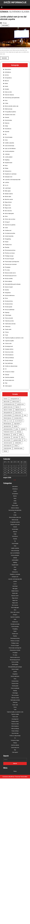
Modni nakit (8, 196)
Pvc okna (7, 270)
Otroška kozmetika (10, 233)
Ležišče (7, 182)
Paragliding (8, 239)
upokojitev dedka (17, 440)
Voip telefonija (9, 363)
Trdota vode (8, 343)
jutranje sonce (18, 415)
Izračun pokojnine (9, 151)
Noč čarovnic (8, 210)
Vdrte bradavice (9, 354)
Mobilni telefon (9, 193)
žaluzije (5, 451)
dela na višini (6, 401)
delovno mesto (15, 401)
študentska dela (7, 448)
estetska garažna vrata (9, 404)
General (7, 117)
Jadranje (7, 154)
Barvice (7, 80)
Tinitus (7, 332)
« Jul (14, 480)
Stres (6, 298)
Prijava (15, 771)
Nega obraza (8, 202)
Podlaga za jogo (9, 256)
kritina (5, 420)
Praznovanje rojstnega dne (12, 261)
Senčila (7, 290)
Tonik (6, 335)
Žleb (6, 383)
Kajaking (7, 160)
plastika (16, 426)
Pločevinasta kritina (10, 250)
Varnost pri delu (9, 352)
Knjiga (6, 168)
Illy (5, 134)
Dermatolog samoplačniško (12, 97)
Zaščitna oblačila (9, 377)
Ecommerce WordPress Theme (10, 776)
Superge (7, 312)
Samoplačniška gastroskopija (12, 284)
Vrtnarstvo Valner (9, 371)
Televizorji (7, 326)
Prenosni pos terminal (10, 264)
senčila (14, 434)
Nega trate (8, 205)
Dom (6, 100)
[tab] (1, 7)
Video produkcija (9, 357)
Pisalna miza (8, 244)
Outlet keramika (9, 236)
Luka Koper (8, 188)
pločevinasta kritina (8, 429)
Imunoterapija (8, 137)
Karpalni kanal (8, 162)
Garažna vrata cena (10, 114)
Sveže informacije (15, 2)
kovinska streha (18, 418)
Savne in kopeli (9, 287)
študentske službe (18, 448)
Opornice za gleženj (10, 224)
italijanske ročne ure (19, 409)
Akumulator (8, 69)
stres (22, 437)
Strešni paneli (8, 306)
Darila (6, 86)
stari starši (15, 437)
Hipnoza (7, 123)
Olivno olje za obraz (10, 219)
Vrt (6, 369)
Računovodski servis (10, 273)
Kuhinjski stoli (8, 176)
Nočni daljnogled (9, 213)
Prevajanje (7, 267)
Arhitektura (8, 72)
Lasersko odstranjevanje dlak (12, 179)
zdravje (16, 445)
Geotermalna (8, 120)
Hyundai (7, 131)
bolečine (5, 398)
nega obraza (17, 423)
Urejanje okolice (9, 349)
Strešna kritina (9, 301)
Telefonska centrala (10, 323)
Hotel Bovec (8, 128)
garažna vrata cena (8, 407)
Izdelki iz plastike (9, 143)
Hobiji (6, 126)
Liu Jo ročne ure (19, 420)
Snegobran (8, 292)
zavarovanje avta (7, 445)
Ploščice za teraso (10, 253)
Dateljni (7, 89)
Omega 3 (7, 222)
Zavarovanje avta (9, 380)
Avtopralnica (8, 78)
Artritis (7, 75)
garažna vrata (20, 404)
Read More (3, 58)
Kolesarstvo (8, 171)
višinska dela (18, 442)
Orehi (6, 227)
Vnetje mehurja (9, 360)
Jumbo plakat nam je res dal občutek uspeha (13, 17)
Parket (6, 241)
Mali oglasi (8, 191)
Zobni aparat (8, 386)
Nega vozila (8, 208)
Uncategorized (9, 346)
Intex (6, 140)
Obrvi (6, 216)
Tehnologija (8, 315)
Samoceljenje (8, 281)
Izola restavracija (9, 145)
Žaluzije (7, 374)
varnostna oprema (8, 442)
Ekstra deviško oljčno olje (11, 106)
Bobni (6, 83)
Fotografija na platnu (10, 111)
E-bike (6, 103)
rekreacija (19, 431)
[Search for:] (15, 759)
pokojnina (23, 429)
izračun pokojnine (8, 415)
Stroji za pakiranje (9, 309)
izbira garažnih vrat (8, 412)
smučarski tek (7, 437)
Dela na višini (8, 92)
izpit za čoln (18, 412)
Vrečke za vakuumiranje (11, 366)
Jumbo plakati (5, 25)
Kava (6, 165)
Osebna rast (8, 230)
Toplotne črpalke (9, 340)
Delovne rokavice (9, 94)
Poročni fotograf (9, 258)
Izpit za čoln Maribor (10, 148)
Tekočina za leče (9, 321)
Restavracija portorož (10, 275)
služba (20, 434)
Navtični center (9, 199)
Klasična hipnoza (7, 418)
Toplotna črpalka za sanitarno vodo (14, 338)
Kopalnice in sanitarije (10, 174)
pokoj (16, 429)
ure (25, 440)
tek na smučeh (7, 440)
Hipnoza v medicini (8, 409)
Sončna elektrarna (9, 295)
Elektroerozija (8, 109)
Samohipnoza (7, 434)
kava (25, 415)
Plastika (7, 247)
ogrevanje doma (7, 426)
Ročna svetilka (9, 278)
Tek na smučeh (9, 318)
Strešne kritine (9, 304)
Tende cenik (8, 329)
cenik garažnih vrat (14, 398)
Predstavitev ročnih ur (9, 431)
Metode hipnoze (7, 423)
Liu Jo (6, 185)
